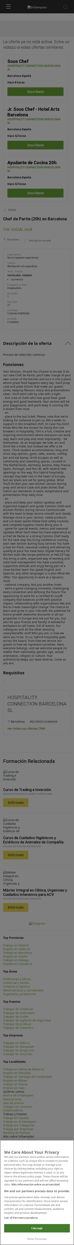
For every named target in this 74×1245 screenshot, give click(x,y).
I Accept (37, 1228)
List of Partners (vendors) (21, 1218)
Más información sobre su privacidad (35, 1184)
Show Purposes (37, 1239)
